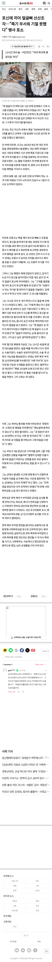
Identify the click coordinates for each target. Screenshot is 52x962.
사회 (27, 9)
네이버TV (12, 596)
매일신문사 (24, 958)
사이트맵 (13, 941)
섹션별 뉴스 (8, 875)
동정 (37, 910)
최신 (4, 9)
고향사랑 (7, 921)
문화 (46, 9)
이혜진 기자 (7, 36)
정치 (20, 9)
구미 (14, 926)
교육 (14, 905)
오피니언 (12, 9)
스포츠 (37, 890)
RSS (39, 941)
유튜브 (38, 596)
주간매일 (7, 915)
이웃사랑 (15, 910)
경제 (33, 9)
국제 (39, 9)
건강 (37, 905)
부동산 (14, 901)
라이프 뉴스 (8, 895)
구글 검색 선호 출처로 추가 (22, 46)
